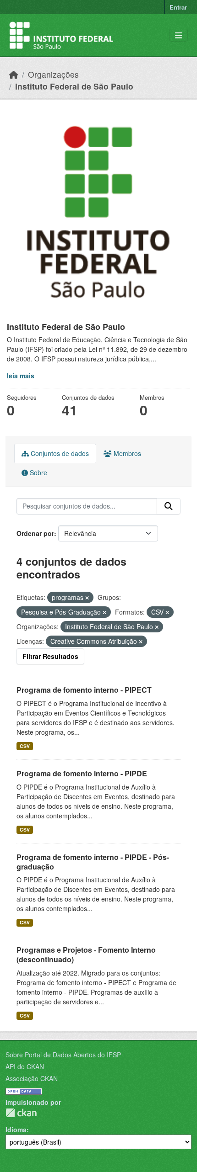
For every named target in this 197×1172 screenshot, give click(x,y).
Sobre (37, 472)
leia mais (20, 375)
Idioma (16, 1129)
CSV (25, 745)
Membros (126, 453)
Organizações (53, 74)
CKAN (21, 1113)
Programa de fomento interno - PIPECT (84, 689)
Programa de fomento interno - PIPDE (81, 773)
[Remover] (87, 597)
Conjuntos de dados (59, 453)
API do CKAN (24, 1066)
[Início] (13, 74)
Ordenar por (35, 533)
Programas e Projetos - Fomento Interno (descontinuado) (86, 954)
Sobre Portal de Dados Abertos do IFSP (63, 1054)
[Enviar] (169, 506)
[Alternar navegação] (178, 35)
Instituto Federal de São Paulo (74, 86)
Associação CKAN (31, 1078)
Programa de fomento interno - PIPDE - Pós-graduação (92, 862)
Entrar (178, 7)
